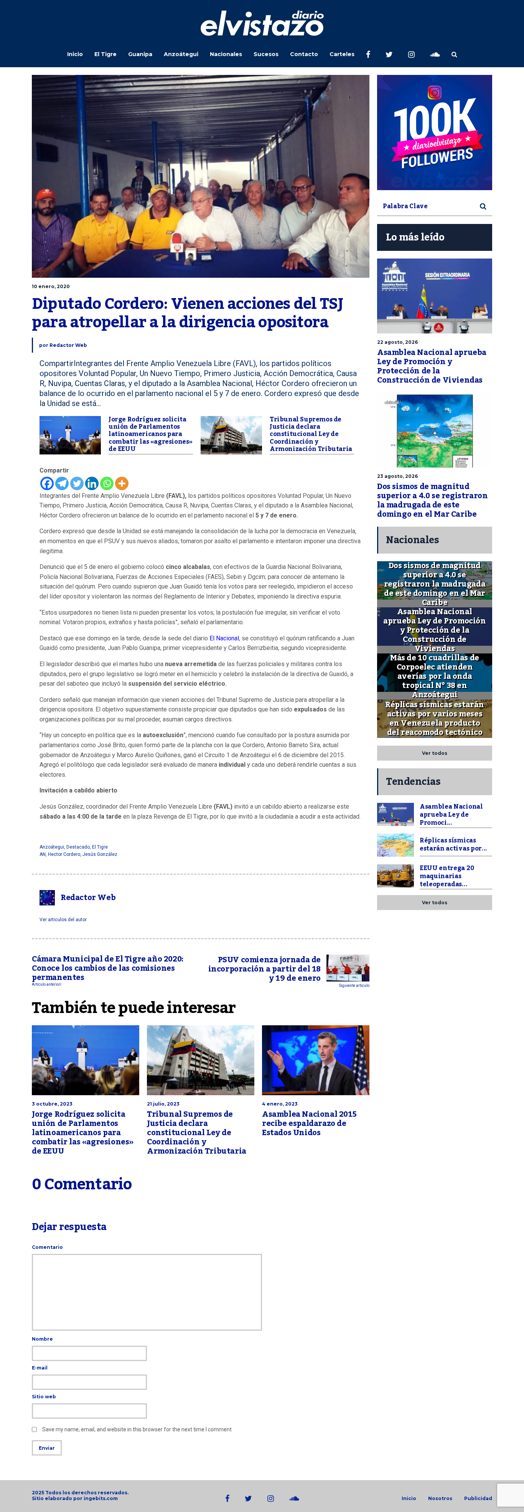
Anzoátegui (181, 54)
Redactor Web (68, 345)
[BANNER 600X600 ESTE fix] (434, 132)
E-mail (40, 1368)
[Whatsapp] (107, 483)
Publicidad (478, 1498)
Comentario (47, 1247)
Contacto (304, 54)
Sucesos (266, 54)
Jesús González (99, 854)
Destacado (78, 847)
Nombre (42, 1339)
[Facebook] (47, 483)
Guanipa (140, 54)
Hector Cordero (64, 854)
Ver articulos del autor (63, 919)
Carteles (342, 54)
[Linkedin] (92, 483)
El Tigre (105, 54)
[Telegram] (62, 483)
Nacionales (226, 54)
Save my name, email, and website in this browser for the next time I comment (137, 1429)
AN (43, 854)
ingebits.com (101, 1498)
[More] (122, 483)
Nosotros (440, 1498)
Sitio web (44, 1396)
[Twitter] (77, 483)
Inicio (75, 54)
